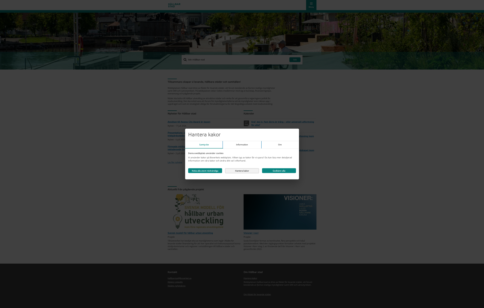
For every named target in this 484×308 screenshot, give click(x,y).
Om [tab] (280, 144)
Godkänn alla (279, 170)
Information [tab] (242, 144)
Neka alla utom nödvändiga (205, 170)
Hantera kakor (242, 170)
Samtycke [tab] (204, 144)
